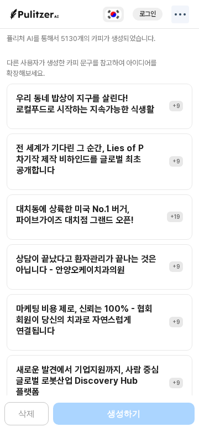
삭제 (26, 413)
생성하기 (123, 413)
